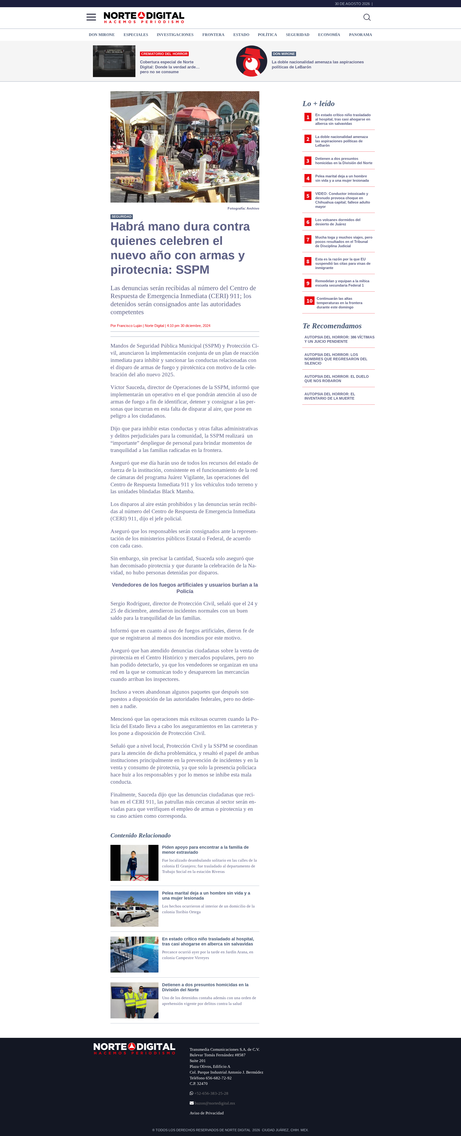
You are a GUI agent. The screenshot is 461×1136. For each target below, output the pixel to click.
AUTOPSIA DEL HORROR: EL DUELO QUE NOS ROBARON (336, 378)
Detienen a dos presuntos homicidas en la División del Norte (343, 160)
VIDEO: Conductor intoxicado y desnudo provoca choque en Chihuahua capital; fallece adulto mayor (342, 200)
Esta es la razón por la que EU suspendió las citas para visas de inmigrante (342, 263)
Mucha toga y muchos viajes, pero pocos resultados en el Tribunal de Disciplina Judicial (343, 241)
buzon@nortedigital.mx (215, 1103)
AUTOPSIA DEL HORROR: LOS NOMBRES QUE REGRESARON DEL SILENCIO (335, 359)
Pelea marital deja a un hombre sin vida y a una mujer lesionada (342, 178)
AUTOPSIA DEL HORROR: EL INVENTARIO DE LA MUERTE (329, 396)
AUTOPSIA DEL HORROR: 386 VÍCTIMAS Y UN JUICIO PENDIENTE (339, 339)
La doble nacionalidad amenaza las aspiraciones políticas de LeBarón (341, 141)
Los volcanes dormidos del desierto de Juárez (337, 222)
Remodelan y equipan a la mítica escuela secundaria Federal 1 (342, 283)
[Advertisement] (339, 448)
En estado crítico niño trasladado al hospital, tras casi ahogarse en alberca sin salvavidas (343, 119)
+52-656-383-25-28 (210, 1093)
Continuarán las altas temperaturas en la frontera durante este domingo (339, 302)
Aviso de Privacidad (207, 1113)
